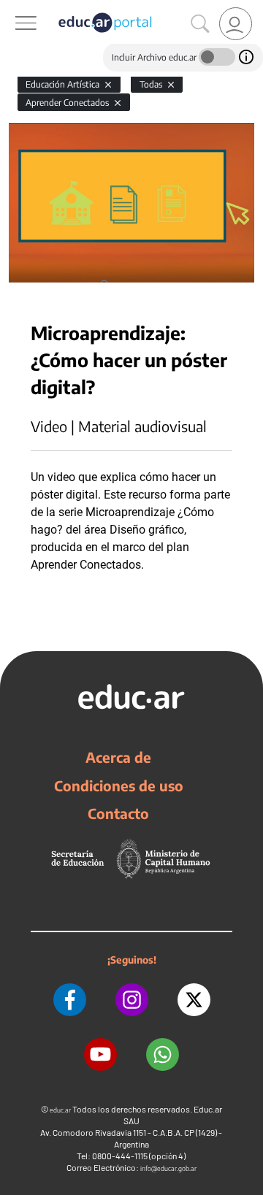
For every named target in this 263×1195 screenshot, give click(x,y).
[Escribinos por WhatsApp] (162, 1054)
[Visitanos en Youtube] (100, 1054)
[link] (235, 23)
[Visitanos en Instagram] (131, 999)
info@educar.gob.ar (168, 1168)
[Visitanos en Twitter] (194, 999)
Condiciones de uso (118, 785)
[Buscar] (200, 24)
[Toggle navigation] (13, 8)
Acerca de (118, 757)
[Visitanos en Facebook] (69, 999)
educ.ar (60, 1110)
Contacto (118, 813)
